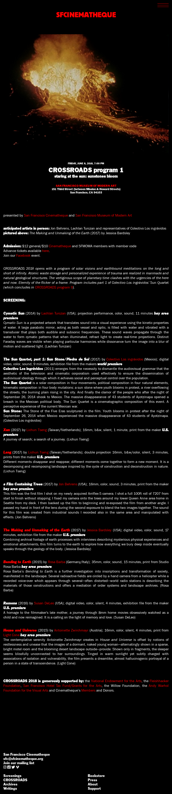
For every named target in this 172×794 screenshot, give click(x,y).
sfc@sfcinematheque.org (23, 759)
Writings (10, 788)
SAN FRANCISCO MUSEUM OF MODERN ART (86, 185)
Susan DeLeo (44, 603)
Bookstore (96, 776)
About (93, 784)
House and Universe (20, 630)
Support (94, 788)
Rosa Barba (56, 562)
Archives (10, 784)
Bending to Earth (17, 562)
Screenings (12, 776)
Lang (7, 452)
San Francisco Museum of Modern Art (103, 215)
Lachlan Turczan (53, 313)
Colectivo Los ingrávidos (124, 359)
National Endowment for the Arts (116, 681)
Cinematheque (60, 246)
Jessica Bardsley (99, 530)
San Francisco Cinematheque (46, 215)
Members (88, 690)
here (45, 250)
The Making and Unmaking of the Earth (36, 530)
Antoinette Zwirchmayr (71, 630)
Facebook (23, 255)
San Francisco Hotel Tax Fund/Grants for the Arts (62, 685)
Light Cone (11, 635)
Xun (6, 430)
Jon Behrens (68, 484)
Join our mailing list (18, 763)
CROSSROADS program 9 (54, 287)
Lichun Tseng (36, 429)
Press (92, 780)
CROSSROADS (15, 780)
